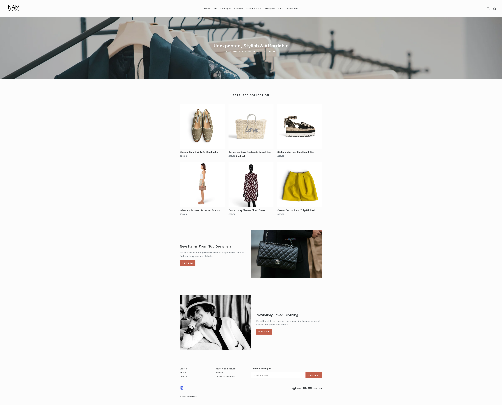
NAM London (192, 396)
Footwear (238, 8)
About (183, 372)
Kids (280, 8)
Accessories (292, 8)
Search (183, 368)
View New (187, 263)
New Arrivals (210, 8)
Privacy (219, 372)
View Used (264, 332)
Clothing (224, 8)
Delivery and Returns (225, 368)
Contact (184, 376)
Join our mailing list (262, 368)
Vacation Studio (254, 8)
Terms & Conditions (225, 376)
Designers (270, 8)
